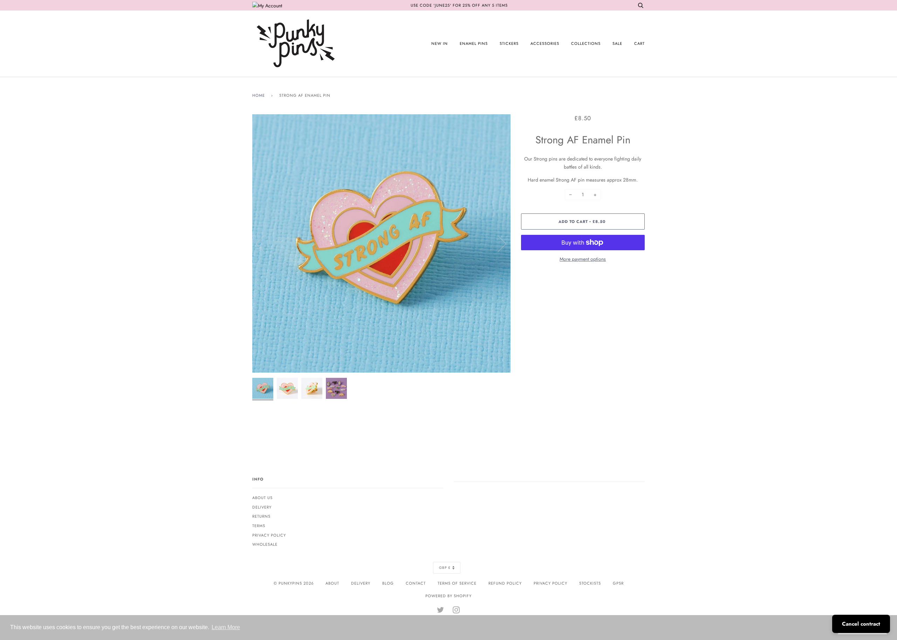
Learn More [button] (226, 627)
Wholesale (265, 544)
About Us (262, 498)
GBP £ (445, 567)
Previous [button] (264, 243)
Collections (586, 43)
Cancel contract (861, 624)
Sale (617, 43)
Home (258, 95)
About (332, 583)
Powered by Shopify (448, 596)
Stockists (590, 583)
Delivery (262, 507)
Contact (416, 583)
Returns (261, 516)
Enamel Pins (474, 43)
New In (439, 43)
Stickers (509, 43)
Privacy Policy (269, 535)
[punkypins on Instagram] (456, 611)
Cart (639, 43)
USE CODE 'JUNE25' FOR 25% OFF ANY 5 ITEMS (459, 5)
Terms (258, 526)
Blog (388, 583)
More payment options (583, 259)
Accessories (544, 43)
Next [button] (498, 243)
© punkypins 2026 (294, 583)
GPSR (618, 583)
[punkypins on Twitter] (440, 611)
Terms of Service (457, 583)
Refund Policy (505, 583)
